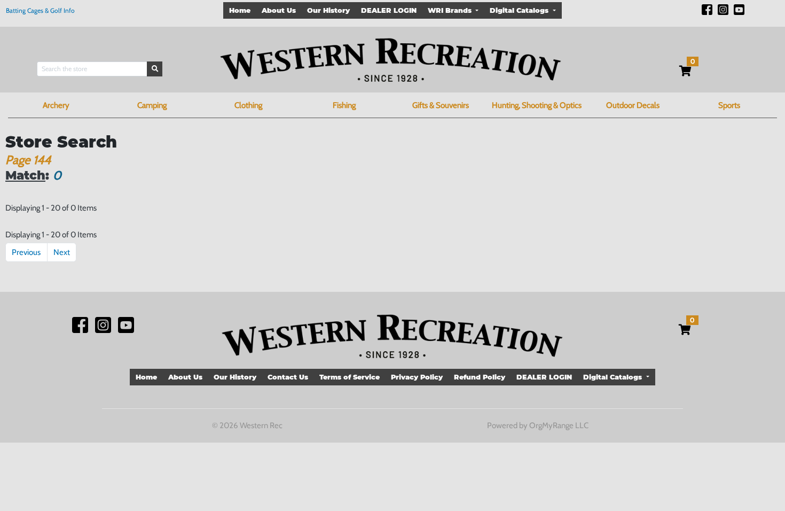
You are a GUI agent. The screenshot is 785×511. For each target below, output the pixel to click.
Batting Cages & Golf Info (40, 10)
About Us (279, 10)
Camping (152, 105)
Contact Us (288, 377)
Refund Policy (479, 377)
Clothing (248, 105)
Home (239, 10)
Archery (56, 105)
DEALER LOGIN (389, 10)
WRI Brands (451, 10)
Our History (328, 10)
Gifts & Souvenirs (440, 105)
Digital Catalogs (520, 10)
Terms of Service (349, 377)
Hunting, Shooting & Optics (537, 105)
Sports (729, 105)
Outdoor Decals (633, 105)
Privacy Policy (417, 377)
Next (61, 252)
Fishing (344, 105)
